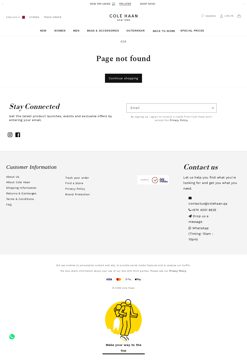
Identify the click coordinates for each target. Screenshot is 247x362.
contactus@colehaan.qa (208, 203)
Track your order (77, 177)
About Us (12, 176)
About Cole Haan (18, 182)
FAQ (9, 204)
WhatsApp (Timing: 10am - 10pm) (201, 233)
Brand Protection (77, 194)
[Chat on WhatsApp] (12, 335)
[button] (45, 30)
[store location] (23, 17)
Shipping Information (21, 187)
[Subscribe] (212, 108)
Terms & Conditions (20, 199)
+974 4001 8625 (203, 210)
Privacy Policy (179, 120)
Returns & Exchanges (21, 193)
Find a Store (74, 183)
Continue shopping (123, 78)
